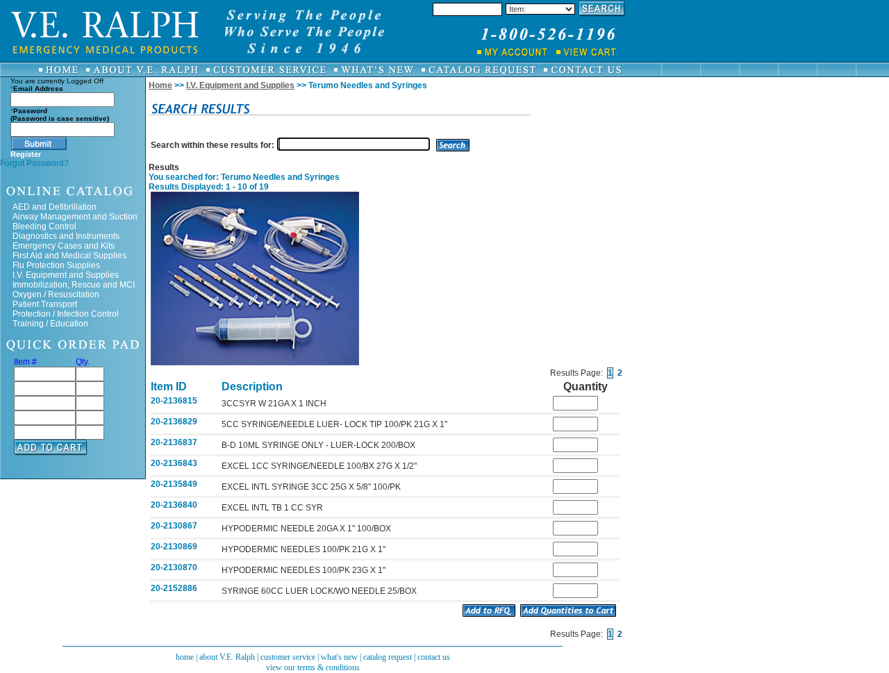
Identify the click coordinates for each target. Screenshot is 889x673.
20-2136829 (174, 421)
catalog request (387, 657)
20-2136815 (174, 401)
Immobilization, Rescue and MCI (74, 285)
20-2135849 (174, 484)
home (185, 657)
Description (252, 386)
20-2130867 (174, 526)
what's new (339, 657)
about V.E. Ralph (227, 657)
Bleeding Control (44, 226)
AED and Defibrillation (55, 207)
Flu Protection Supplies (56, 265)
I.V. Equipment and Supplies (66, 275)
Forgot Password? (34, 163)
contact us (433, 657)
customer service (287, 657)
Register (25, 154)
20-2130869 (174, 546)
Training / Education (50, 324)
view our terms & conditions (313, 667)
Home (160, 85)
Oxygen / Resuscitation (56, 294)
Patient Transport (45, 304)
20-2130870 (174, 567)
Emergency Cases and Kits (64, 246)
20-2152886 (174, 588)
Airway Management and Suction (75, 217)
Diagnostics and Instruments (66, 236)
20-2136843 (174, 463)
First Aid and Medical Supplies (69, 255)
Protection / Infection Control (66, 314)
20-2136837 (174, 442)
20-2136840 (174, 505)
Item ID (169, 386)
